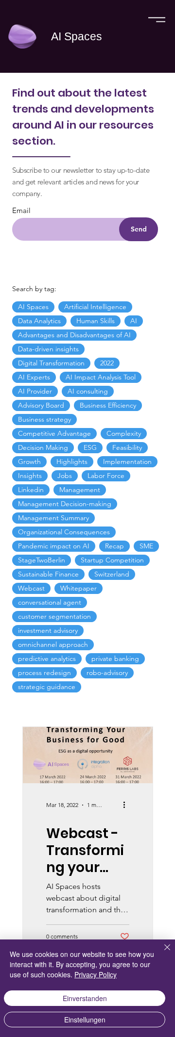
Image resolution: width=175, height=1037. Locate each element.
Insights (30, 475)
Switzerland (111, 574)
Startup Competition (112, 560)
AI (133, 320)
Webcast (31, 588)
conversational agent (49, 602)
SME (146, 546)
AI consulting (88, 391)
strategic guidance (46, 686)
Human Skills (95, 320)
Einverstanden (85, 998)
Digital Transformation (51, 363)
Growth (29, 461)
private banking (115, 658)
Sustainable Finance (48, 574)
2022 (107, 363)
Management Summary (53, 517)
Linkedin (31, 489)
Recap (114, 546)
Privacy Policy (95, 974)
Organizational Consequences (64, 531)
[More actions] (128, 805)
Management (79, 489)
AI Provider (35, 391)
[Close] (161, 953)
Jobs (64, 475)
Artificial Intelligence (95, 306)
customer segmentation (54, 616)
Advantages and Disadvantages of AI (74, 334)
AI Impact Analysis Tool (101, 377)
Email (21, 210)
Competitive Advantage (54, 433)
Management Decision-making (64, 503)
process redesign (44, 672)
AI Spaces (76, 36)
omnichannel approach (53, 644)
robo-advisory (107, 672)
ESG (90, 447)
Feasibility (127, 447)
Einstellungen (84, 1019)
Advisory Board (41, 405)
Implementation (127, 461)
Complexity (123, 433)
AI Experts (34, 377)
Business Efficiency (108, 405)
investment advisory (48, 630)
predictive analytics (47, 658)
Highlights (72, 461)
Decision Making (43, 447)
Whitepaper (78, 588)
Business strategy (44, 419)
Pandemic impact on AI (53, 546)
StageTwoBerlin (41, 560)
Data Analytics (39, 320)
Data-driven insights (48, 349)
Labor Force (106, 475)
